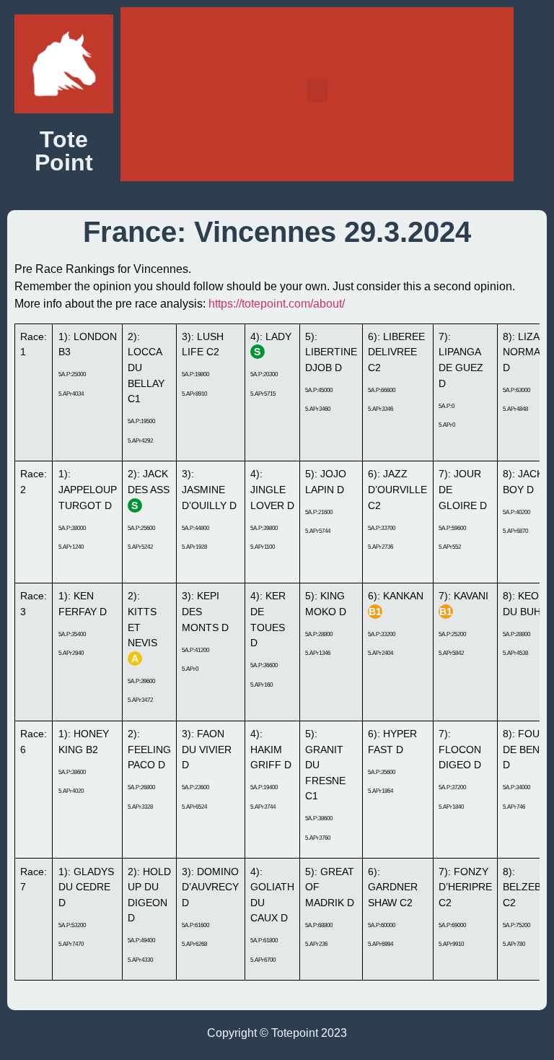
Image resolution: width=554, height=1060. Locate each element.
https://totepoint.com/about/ (276, 303)
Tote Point (64, 150)
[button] (317, 91)
